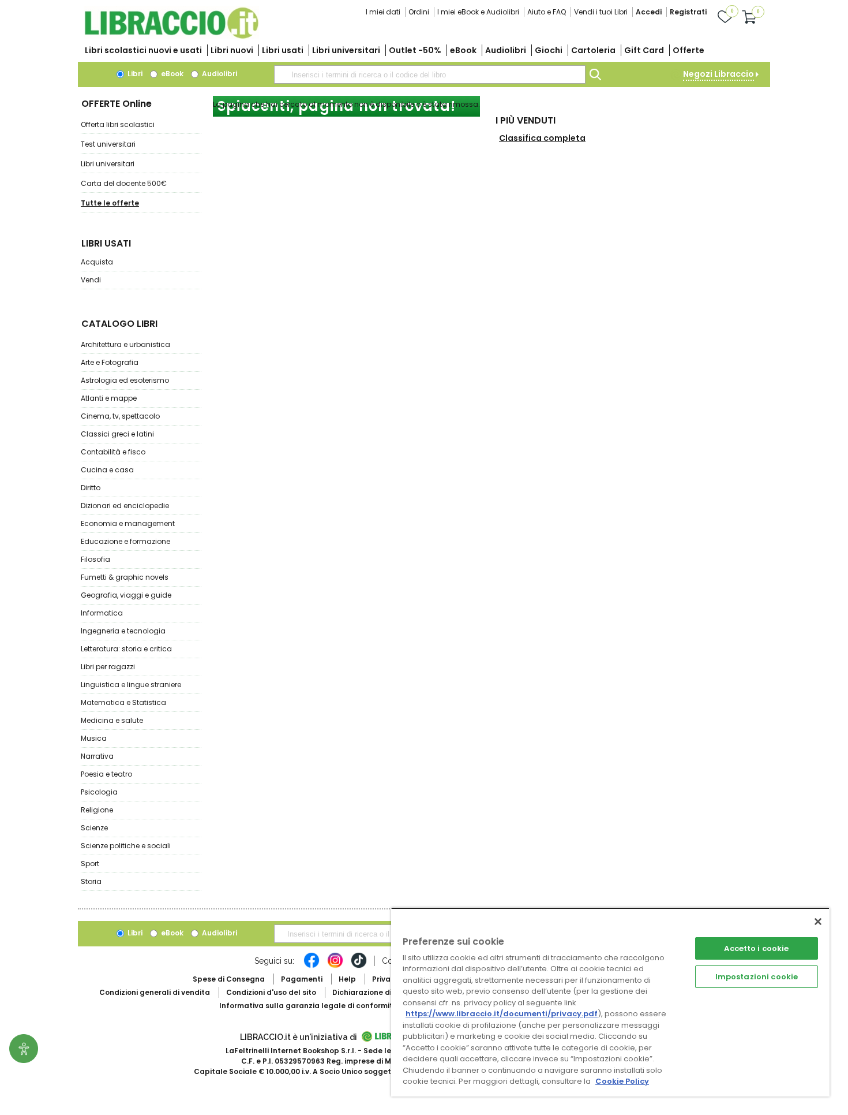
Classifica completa (542, 138)
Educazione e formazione (125, 541)
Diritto (90, 488)
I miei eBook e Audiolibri (478, 12)
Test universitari (108, 144)
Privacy (385, 979)
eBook (463, 50)
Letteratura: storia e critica (126, 649)
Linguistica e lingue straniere (131, 684)
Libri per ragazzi (108, 667)
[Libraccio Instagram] (335, 966)
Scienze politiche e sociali (126, 846)
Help (347, 979)
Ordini (418, 12)
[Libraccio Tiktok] (359, 966)
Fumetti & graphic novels (124, 577)
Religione (97, 810)
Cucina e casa (107, 470)
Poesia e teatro (106, 774)
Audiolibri (505, 50)
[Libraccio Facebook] (311, 966)
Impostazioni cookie (756, 976)
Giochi (548, 50)
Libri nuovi (232, 50)
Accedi (649, 12)
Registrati (688, 12)
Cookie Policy (622, 1081)
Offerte (688, 50)
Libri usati (282, 50)
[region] (610, 1002)
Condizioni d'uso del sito (271, 992)
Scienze (94, 828)
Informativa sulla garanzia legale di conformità (308, 1005)
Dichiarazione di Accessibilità (387, 992)
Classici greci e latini (117, 434)
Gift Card (644, 50)
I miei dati (383, 12)
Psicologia (99, 792)
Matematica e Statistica (123, 702)
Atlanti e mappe (109, 398)
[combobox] (430, 74)
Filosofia (95, 559)
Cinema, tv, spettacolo (120, 416)
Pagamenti (301, 979)
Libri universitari (346, 50)
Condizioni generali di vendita (154, 992)
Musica (94, 738)
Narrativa (97, 756)
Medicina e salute (112, 720)
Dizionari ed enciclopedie (125, 505)
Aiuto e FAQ (546, 12)
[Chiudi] (818, 921)
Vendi (91, 280)
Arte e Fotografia (109, 362)
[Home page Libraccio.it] (171, 36)
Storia (91, 881)
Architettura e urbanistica (125, 344)
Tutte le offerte (110, 203)
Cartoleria (593, 50)
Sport (90, 863)
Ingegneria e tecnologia (123, 631)
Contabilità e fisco (113, 452)
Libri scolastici (143, 50)
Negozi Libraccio (718, 74)
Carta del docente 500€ (124, 183)
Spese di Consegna (229, 979)
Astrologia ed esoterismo (125, 380)
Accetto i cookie (756, 948)
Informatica (102, 613)
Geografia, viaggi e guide (126, 595)
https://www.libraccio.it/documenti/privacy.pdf (502, 1013)
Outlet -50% (415, 50)
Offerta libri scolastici (118, 124)
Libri (134, 74)
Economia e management (128, 523)
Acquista (97, 262)
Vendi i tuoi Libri (601, 12)
